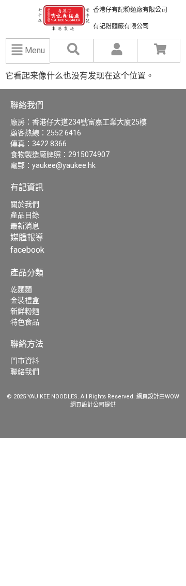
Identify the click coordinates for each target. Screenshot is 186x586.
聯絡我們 (24, 371)
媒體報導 (26, 237)
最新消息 (24, 226)
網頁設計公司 (87, 405)
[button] (17, 51)
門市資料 (24, 361)
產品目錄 (24, 215)
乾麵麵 (21, 289)
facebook (27, 250)
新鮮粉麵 (24, 311)
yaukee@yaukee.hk (64, 165)
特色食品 (24, 322)
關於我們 (24, 204)
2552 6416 (64, 133)
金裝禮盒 (24, 300)
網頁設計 (147, 396)
